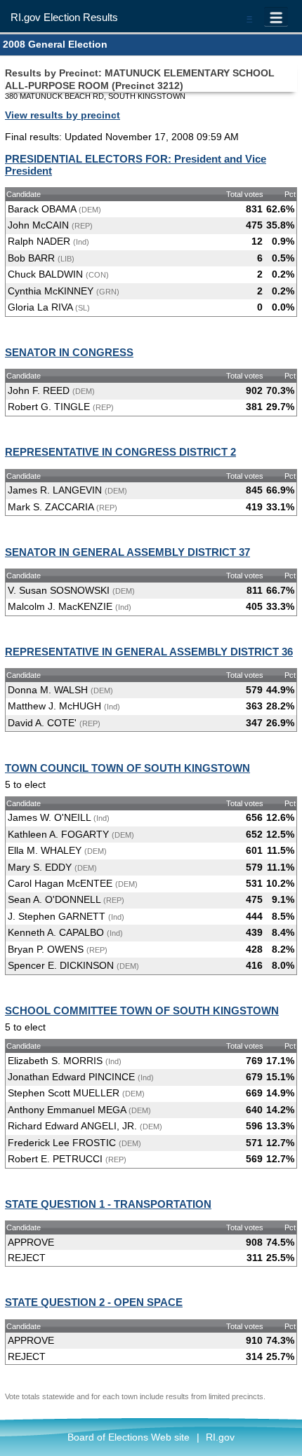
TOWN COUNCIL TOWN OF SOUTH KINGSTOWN (127, 768)
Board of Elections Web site (128, 1437)
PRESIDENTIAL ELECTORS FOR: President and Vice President (135, 165)
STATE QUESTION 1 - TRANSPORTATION (108, 1204)
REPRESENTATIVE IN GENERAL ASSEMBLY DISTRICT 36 (149, 652)
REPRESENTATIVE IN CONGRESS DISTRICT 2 (120, 452)
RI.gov (220, 1437)
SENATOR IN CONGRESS (69, 352)
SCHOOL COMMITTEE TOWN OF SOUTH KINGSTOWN (142, 1010)
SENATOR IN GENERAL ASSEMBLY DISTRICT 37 (127, 552)
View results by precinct (62, 115)
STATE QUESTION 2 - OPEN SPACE (94, 1302)
